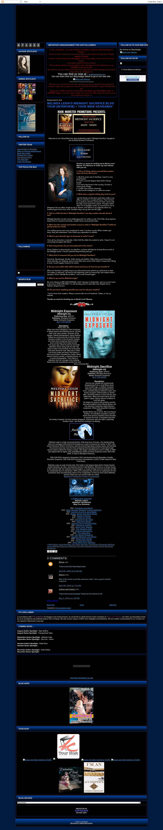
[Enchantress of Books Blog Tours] (70, 793)
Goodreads (94, 476)
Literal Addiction (95, 510)
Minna (62, 562)
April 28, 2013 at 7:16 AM (70, 586)
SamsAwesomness (24, 157)
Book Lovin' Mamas (84, 527)
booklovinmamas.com (97, 74)
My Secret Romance (84, 535)
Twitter (85, 476)
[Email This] (48, 551)
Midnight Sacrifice (77, 546)
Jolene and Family (67, 589)
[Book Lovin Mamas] (121, 64)
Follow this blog (132, 79)
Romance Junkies (84, 525)
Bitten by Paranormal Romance (29, 151)
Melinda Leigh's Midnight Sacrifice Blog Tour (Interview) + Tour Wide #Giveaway (80, 105)
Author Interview (60, 544)
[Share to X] (53, 551)
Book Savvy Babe (24, 153)
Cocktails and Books (84, 508)
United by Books (84, 518)
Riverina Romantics (84, 531)
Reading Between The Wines (83, 537)
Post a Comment (52, 600)
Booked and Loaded (25, 155)
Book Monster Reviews (76, 510)
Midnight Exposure (61, 546)
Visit (81, 678)
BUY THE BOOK (64, 322)
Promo (102, 546)
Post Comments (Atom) (63, 608)
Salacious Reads (84, 521)
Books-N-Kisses (84, 516)
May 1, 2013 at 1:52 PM (69, 598)
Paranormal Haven (84, 541)
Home (82, 605)
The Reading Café (84, 529)
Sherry (62, 575)
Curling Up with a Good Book (84, 512)
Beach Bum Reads (84, 539)
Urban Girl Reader (24, 162)
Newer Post (50, 605)
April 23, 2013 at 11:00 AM (70, 571)
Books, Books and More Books (84, 514)
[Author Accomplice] (94, 793)
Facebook (76, 476)
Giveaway (103, 544)
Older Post (112, 605)
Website (67, 476)
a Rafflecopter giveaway (81, 499)
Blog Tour (71, 544)
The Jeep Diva (22, 159)
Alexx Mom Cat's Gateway (84, 542)
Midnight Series (92, 546)
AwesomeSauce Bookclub (27, 149)
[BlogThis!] (51, 551)
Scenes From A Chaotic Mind (83, 523)
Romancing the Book (84, 520)
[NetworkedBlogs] (132, 77)
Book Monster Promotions (87, 544)
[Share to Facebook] (56, 551)
